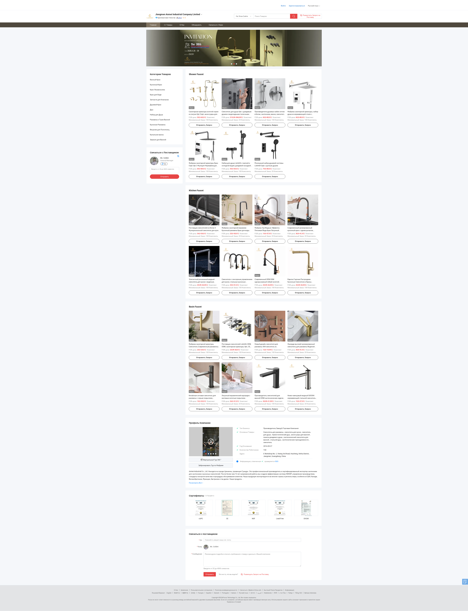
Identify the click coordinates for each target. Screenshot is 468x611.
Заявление (184, 590)
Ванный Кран (155, 79)
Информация (289, 590)
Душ (151, 109)
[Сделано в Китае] (162, 5)
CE (227, 518)
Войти (283, 6)
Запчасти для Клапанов (159, 99)
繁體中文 (185, 593)
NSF (253, 518)
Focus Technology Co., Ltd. (232, 597)
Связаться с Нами (216, 25)
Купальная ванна (157, 134)
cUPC (201, 518)
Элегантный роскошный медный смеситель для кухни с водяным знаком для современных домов (201, 281)
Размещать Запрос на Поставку (255, 574)
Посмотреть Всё (195, 483)
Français (201, 593)
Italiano (233, 593)
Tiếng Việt (298, 593)
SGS (276, 461)
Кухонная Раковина (157, 124)
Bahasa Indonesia (310, 593)
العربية (260, 593)
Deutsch (216, 593)
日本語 (193, 593)
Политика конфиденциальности (226, 590)
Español (208, 593)
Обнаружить (196, 25)
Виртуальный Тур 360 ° (212, 460)
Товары (169, 25)
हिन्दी (275, 593)
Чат (165, 164)
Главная (153, 25)
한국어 (253, 593)
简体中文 (177, 593)
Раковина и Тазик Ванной (160, 119)
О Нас (182, 25)
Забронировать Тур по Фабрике (210, 465)
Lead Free (280, 518)
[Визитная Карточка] (178, 155)
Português (225, 593)
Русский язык (243, 593)
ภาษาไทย (282, 593)
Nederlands (268, 593)
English (169, 593)
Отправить (209, 574)
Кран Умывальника (157, 89)
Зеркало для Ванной (158, 139)
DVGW (306, 518)
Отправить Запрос (204, 125)
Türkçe (290, 593)
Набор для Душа (156, 114)
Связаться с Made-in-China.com (250, 590)
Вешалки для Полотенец (159, 129)
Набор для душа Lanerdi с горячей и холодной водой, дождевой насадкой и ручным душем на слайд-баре (237, 165)
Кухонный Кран (156, 84)
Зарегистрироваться (297, 6)
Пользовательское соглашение (201, 590)
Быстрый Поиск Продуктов (273, 590)
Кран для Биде (155, 94)
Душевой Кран (155, 104)
